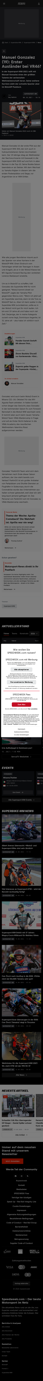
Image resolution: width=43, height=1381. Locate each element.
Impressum (21, 729)
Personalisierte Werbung (21, 682)
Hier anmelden (32, 709)
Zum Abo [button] (21, 704)
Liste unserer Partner (10, 724)
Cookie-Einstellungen (21, 735)
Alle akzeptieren (21, 670)
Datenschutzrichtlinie (21, 732)
